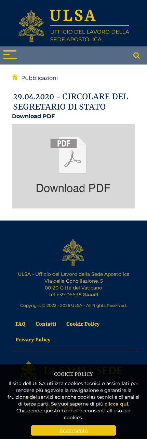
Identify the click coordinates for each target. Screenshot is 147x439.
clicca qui (116, 403)
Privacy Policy (33, 339)
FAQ (20, 323)
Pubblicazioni (39, 77)
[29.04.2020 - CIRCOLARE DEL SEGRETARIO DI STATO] (73, 165)
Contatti (46, 323)
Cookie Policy (83, 323)
